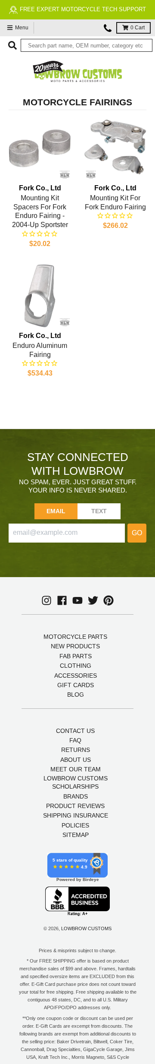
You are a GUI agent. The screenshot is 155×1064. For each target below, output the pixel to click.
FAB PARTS (75, 656)
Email (56, 511)
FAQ (75, 740)
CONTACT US (75, 730)
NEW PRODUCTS (75, 646)
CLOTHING (75, 665)
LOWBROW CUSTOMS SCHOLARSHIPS (75, 782)
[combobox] (86, 45)
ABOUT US (75, 759)
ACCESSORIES (75, 675)
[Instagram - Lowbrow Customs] (46, 600)
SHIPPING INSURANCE (75, 815)
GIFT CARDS (75, 685)
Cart (137, 28)
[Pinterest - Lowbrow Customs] (108, 600)
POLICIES (75, 825)
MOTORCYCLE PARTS (75, 636)
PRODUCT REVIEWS (75, 805)
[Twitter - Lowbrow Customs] (93, 600)
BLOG (75, 694)
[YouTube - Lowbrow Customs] (77, 600)
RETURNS (75, 749)
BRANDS (75, 796)
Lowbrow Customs (86, 928)
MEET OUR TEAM (75, 769)
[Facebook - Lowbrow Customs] (62, 600)
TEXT (99, 511)
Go (137, 533)
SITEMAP (75, 834)
